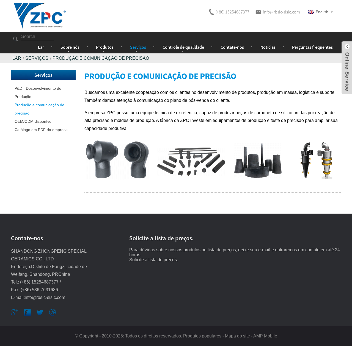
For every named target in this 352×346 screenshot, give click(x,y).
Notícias (268, 47)
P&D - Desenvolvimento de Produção (38, 92)
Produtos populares (202, 336)
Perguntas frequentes (312, 47)
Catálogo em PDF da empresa (41, 129)
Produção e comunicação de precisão (39, 109)
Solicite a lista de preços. (153, 259)
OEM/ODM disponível (33, 121)
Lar (41, 47)
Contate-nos (232, 47)
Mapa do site (237, 336)
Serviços (36, 58)
